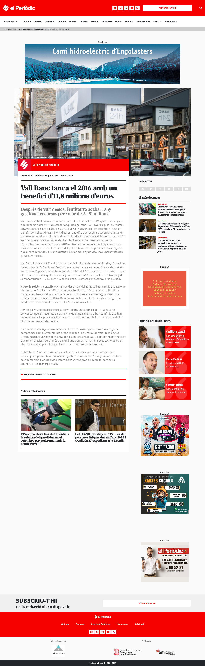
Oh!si (155, 21)
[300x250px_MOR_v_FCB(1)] (165, 454)
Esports (94, 21)
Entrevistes (106, 21)
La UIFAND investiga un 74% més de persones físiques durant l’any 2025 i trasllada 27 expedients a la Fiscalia (100, 437)
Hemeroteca (171, 21)
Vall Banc (52, 374)
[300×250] (165, 307)
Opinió (118, 21)
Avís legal (139, 624)
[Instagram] (126, 8)
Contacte (80, 624)
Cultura (72, 21)
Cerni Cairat (174, 384)
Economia (49, 21)
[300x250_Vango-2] (165, 513)
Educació (83, 21)
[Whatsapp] (137, 8)
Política (27, 21)
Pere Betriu (174, 359)
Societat (38, 21)
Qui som (65, 624)
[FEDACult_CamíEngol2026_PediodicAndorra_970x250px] (102, 83)
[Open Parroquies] (16, 21)
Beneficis (40, 374)
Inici (5, 29)
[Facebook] (114, 8)
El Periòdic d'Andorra (46, 164)
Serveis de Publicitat (100, 624)
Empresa (61, 21)
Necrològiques (143, 21)
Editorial (129, 21)
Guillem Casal (175, 331)
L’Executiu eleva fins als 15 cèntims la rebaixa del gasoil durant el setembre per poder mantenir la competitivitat (45, 439)
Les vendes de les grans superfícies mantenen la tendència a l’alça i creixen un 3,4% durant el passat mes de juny (172, 246)
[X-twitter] (120, 8)
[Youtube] (131, 8)
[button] (200, 8)
